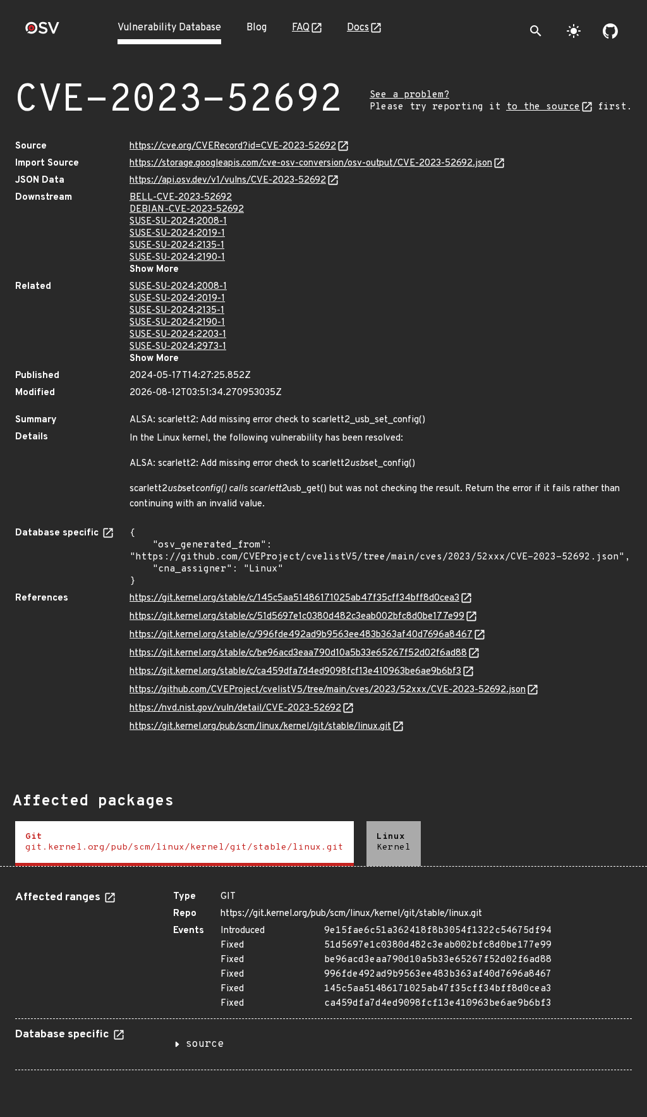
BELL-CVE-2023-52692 (181, 198)
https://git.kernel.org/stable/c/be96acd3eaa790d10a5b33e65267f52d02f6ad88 (298, 653)
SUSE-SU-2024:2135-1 (177, 246)
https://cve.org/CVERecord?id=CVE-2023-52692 (233, 146)
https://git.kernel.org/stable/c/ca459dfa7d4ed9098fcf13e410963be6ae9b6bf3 (295, 672)
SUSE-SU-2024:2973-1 (178, 347)
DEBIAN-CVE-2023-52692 (187, 210)
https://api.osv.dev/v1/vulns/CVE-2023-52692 (228, 180)
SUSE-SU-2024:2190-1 (177, 258)
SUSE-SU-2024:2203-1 (178, 335)
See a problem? (409, 95)
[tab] (184, 843)
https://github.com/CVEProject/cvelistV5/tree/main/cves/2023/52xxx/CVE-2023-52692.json (328, 690)
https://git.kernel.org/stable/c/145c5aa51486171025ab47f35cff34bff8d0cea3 (294, 598)
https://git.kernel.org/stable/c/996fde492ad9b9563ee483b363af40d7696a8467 (301, 635)
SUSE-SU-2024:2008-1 (178, 222)
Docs (358, 27)
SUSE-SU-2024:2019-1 (177, 234)
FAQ (301, 27)
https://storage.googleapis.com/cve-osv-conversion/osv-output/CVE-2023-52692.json (311, 163)
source (205, 1044)
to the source (543, 107)
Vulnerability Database (169, 27)
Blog (256, 27)
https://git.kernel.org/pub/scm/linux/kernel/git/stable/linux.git (260, 727)
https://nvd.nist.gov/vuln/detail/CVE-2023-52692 (235, 708)
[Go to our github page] (610, 31)
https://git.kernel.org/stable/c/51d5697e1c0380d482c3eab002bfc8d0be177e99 (297, 617)
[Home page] (42, 32)
